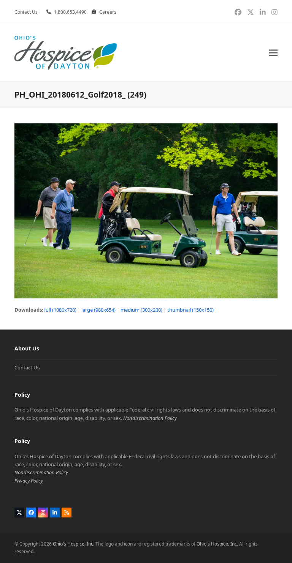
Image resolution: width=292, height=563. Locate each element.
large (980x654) (98, 309)
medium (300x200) (141, 309)
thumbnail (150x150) (190, 309)
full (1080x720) (60, 309)
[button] (273, 53)
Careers (107, 12)
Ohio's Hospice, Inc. (73, 544)
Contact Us (27, 367)
